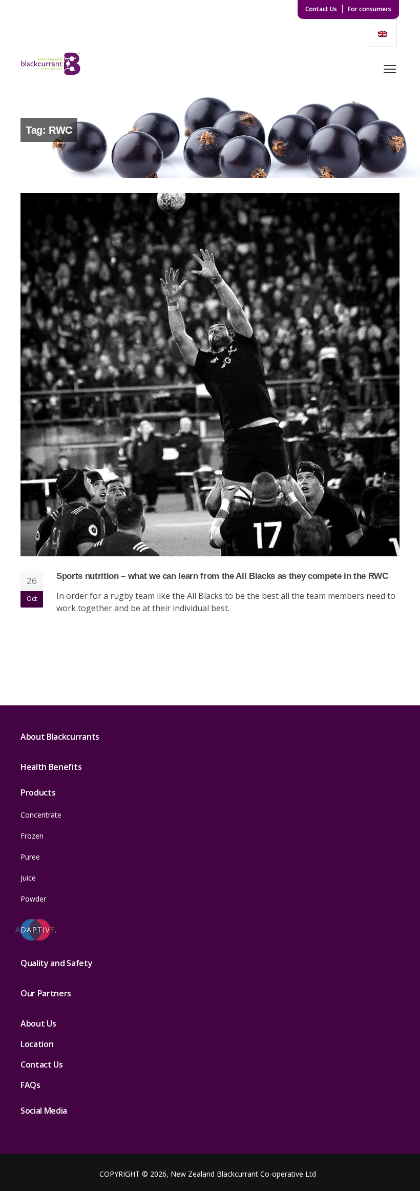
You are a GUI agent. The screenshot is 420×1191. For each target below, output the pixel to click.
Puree (30, 857)
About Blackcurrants (59, 736)
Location (36, 1044)
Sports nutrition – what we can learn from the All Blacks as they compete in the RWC (222, 575)
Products (37, 792)
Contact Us (321, 9)
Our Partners (45, 993)
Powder (33, 899)
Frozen (32, 836)
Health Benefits (50, 766)
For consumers (369, 9)
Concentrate (40, 815)
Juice (28, 878)
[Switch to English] (382, 33)
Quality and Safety (56, 963)
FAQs (30, 1085)
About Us (38, 1023)
